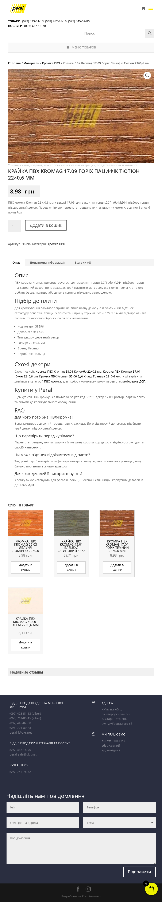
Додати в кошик (46, 225)
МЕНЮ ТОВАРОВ (84, 47)
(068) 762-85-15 (56, 21)
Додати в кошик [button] (25, 567)
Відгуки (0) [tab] (83, 262)
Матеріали (31, 63)
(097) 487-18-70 (34, 26)
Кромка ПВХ (51, 63)
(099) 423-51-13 (32, 21)
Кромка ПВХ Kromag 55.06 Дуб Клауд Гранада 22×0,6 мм (79, 376)
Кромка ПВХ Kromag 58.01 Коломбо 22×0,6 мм (68, 371)
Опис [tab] (16, 262)
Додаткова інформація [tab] (47, 262)
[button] (147, 75)
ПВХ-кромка (52, 381)
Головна (14, 63)
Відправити (139, 872)
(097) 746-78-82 (20, 772)
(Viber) (36, 713)
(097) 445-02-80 (79, 21)
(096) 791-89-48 (20, 728)
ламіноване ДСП (133, 381)
